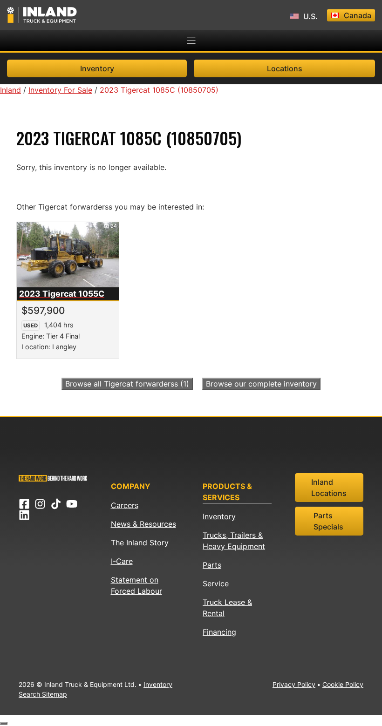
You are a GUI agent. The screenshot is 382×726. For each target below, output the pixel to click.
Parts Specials (328, 521)
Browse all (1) (127, 383)
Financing (219, 632)
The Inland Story (140, 542)
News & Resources (143, 524)
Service (216, 583)
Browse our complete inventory (261, 383)
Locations (284, 68)
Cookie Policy (342, 684)
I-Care (122, 561)
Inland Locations (329, 487)
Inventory (97, 68)
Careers (124, 505)
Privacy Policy (294, 684)
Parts (212, 565)
